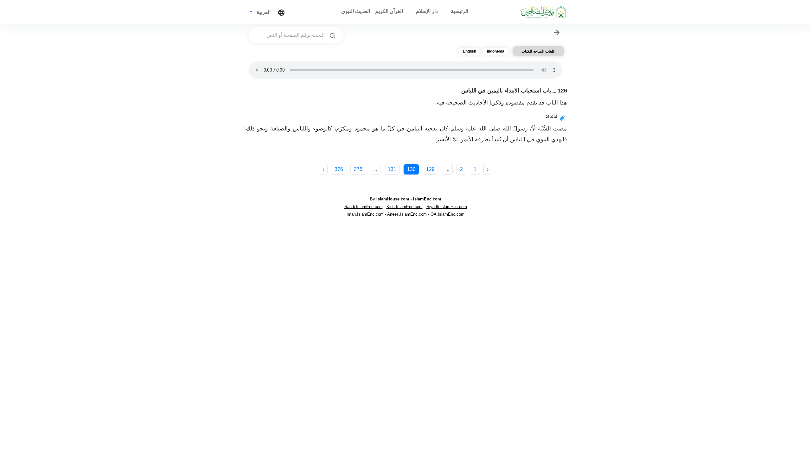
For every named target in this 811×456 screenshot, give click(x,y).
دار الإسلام (427, 11)
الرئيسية (459, 11)
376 (339, 169)
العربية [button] (263, 12)
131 (392, 169)
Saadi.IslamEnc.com (363, 206)
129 (430, 169)
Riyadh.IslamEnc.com (446, 206)
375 (358, 169)
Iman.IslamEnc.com (365, 214)
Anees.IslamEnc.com (407, 214)
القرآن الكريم (389, 11)
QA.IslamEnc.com (447, 214)
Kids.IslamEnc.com (404, 206)
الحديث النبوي (355, 11)
